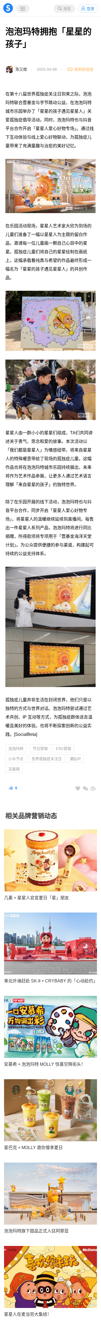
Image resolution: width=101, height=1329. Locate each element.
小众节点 (15, 759)
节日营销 (40, 748)
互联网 (14, 769)
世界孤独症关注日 (47, 759)
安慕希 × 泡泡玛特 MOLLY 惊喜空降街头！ (44, 1064)
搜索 (67, 8)
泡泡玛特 (15, 748)
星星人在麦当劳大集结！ (27, 1314)
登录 (90, 8)
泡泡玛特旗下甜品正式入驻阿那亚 (36, 1231)
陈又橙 (21, 69)
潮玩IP (75, 759)
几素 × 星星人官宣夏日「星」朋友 (36, 898)
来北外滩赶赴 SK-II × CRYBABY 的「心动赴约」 (50, 981)
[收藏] (78, 788)
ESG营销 (63, 748)
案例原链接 (83, 69)
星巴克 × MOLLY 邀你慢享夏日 (33, 1147)
